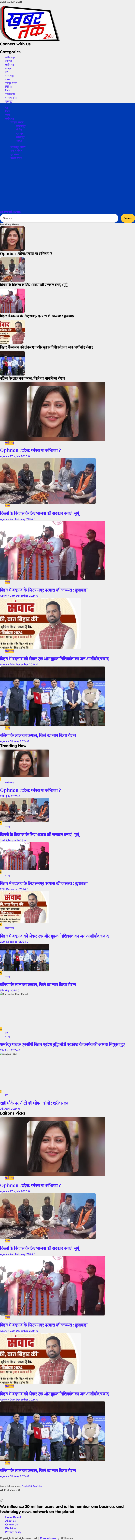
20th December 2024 (23, 664)
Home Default (13, 1517)
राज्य (7, 79)
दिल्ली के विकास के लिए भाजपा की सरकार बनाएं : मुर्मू (39, 513)
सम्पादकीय (10, 94)
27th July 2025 (19, 456)
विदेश (7, 90)
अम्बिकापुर (10, 57)
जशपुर (8, 68)
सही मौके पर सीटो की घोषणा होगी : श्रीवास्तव (34, 1103)
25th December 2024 (23, 596)
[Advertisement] (67, 185)
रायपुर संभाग (11, 83)
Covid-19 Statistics (32, 1486)
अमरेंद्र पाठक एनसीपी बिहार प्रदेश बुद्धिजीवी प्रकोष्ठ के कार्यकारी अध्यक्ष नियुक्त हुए (62, 1044)
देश (6, 72)
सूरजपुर (9, 101)
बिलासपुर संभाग (18, 147)
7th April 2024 (9, 1109)
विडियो (8, 86)
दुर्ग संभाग (15, 154)
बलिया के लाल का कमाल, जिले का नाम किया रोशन (38, 735)
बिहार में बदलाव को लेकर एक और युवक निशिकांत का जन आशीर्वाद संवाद (54, 658)
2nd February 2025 (22, 519)
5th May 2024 (18, 741)
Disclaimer (11, 1528)
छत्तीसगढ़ (9, 64)
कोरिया (8, 61)
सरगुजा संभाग (11, 97)
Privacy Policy (13, 1532)
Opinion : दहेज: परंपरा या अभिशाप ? (30, 450)
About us (10, 1521)
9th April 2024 (9, 1050)
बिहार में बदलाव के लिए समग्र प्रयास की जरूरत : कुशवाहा (43, 590)
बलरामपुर (9, 75)
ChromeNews (48, 1538)
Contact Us (11, 1524)
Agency (5, 456)
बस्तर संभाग (16, 158)
